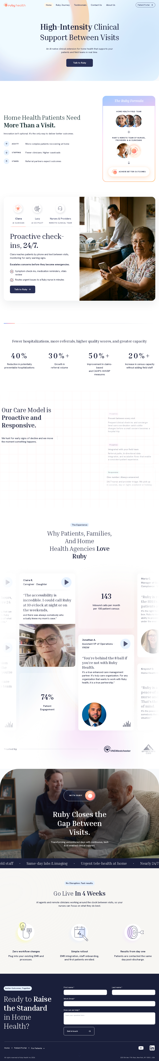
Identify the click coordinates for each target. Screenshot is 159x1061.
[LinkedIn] (152, 1047)
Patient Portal (20, 1048)
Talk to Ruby (79, 62)
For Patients (36, 1048)
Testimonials (80, 5)
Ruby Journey (63, 5)
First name (69, 987)
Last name (117, 987)
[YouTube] (141, 1047)
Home (49, 5)
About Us (110, 5)
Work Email (69, 998)
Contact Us (96, 5)
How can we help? (72, 1010)
